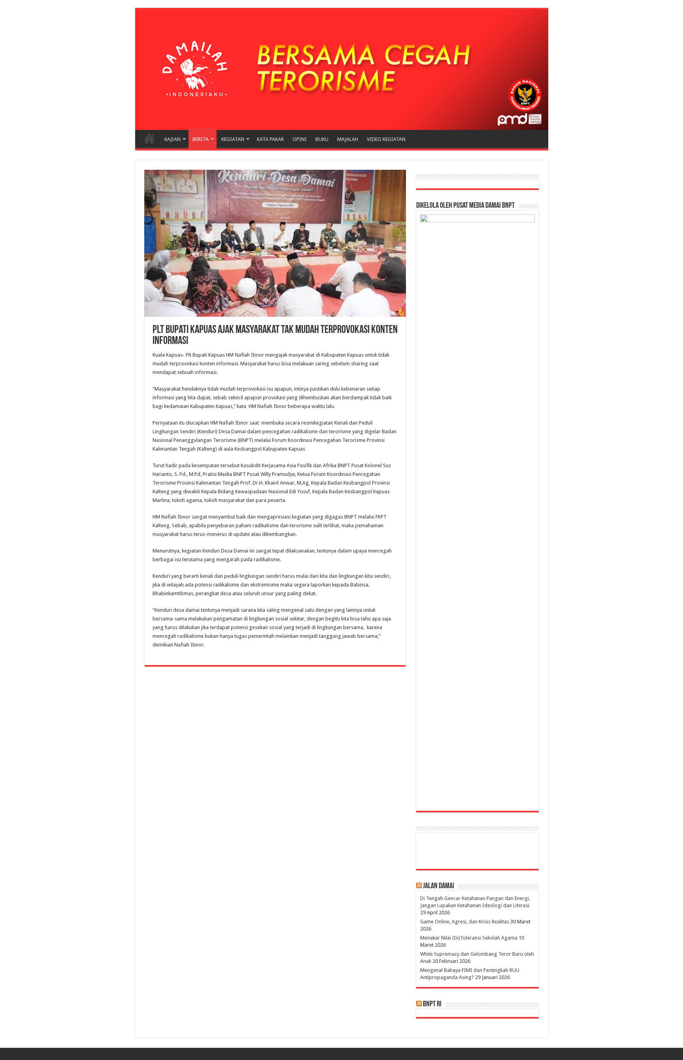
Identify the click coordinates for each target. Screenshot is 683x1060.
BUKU (321, 139)
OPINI (299, 139)
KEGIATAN (232, 139)
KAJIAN (172, 139)
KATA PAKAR (270, 139)
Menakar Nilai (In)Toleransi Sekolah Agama (468, 938)
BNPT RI (432, 1004)
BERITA (200, 139)
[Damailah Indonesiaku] (341, 69)
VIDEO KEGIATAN (386, 139)
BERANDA (149, 138)
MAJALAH (347, 139)
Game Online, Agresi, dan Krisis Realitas (464, 922)
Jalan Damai (438, 886)
